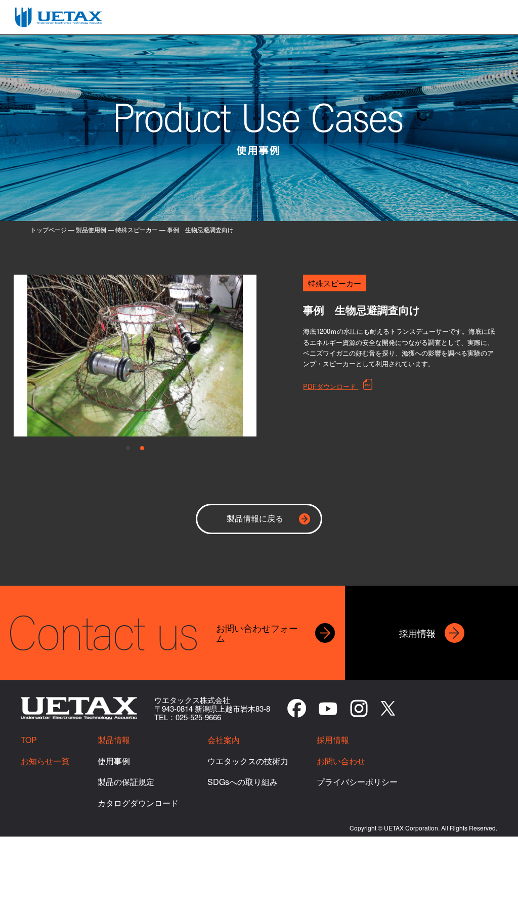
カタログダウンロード (138, 803)
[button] (128, 448)
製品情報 (114, 740)
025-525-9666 (198, 717)
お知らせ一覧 (45, 761)
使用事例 (114, 761)
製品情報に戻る (255, 518)
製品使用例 (91, 229)
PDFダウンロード (330, 385)
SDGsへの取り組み (242, 781)
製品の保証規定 (126, 781)
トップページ (48, 229)
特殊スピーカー (136, 229)
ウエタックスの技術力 (247, 761)
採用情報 (333, 740)
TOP (29, 740)
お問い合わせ (341, 761)
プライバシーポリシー (357, 781)
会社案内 (223, 740)
